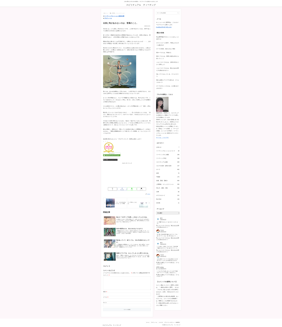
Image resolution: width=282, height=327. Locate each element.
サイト (105, 302)
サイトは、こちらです (162, 137)
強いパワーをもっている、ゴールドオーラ (167, 75)
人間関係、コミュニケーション (111, 159)
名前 (105, 291)
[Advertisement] (127, 174)
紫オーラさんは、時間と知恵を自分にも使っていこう (167, 57)
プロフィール (108, 18)
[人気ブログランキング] (108, 147)
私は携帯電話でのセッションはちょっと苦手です (167, 38)
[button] (178, 13)
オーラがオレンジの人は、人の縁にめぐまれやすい (167, 87)
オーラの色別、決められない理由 (165, 49)
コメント (106, 275)
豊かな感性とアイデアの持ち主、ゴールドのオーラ (167, 81)
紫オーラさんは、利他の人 (163, 52)
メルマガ (161, 322)
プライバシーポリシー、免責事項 (172, 322)
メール (105, 297)
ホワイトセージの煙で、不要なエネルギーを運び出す (167, 44)
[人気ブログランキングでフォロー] (111, 154)
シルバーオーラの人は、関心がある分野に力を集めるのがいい (167, 69)
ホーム (147, 322)
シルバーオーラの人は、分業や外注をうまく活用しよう (167, 63)
